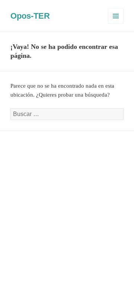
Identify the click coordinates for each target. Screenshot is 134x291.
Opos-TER (30, 16)
